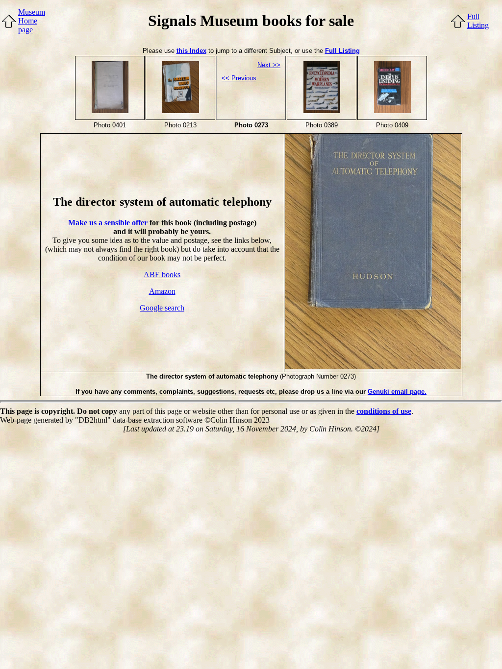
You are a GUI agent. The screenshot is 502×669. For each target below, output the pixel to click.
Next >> (268, 65)
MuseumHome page (31, 21)
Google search (162, 308)
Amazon (162, 291)
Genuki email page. (397, 391)
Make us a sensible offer (109, 222)
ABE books (162, 274)
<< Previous (239, 78)
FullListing (478, 20)
